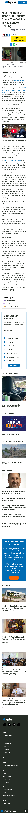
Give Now (22, 2)
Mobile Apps (6, 746)
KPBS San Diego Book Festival (11, 434)
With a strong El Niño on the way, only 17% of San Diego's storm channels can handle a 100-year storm (14, 507)
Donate (14, 578)
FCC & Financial (7, 743)
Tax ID (4, 800)
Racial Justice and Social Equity (9, 635)
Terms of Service (7, 757)
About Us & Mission (7, 735)
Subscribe (14, 365)
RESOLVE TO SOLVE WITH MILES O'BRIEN (12, 463)
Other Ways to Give (7, 798)
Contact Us (5, 771)
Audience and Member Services (10, 765)
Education (4, 668)
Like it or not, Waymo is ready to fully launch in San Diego (13, 499)
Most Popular (7, 471)
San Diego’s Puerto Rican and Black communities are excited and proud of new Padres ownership (13, 516)
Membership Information (9, 795)
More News (6, 586)
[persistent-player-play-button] (2, 811)
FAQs (4, 773)
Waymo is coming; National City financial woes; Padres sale (12, 406)
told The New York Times (13, 161)
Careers (5, 741)
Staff (4, 755)
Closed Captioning (7, 768)
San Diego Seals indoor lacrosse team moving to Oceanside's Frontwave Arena (14, 608)
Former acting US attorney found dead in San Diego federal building (13, 492)
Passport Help (6, 779)
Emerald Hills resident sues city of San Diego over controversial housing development (14, 525)
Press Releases (6, 749)
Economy (3, 604)
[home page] (11, 2)
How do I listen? (7, 776)
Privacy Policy (6, 752)
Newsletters (6, 738)
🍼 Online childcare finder (11, 307)
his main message (19, 80)
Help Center (6, 782)
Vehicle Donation (7, 803)
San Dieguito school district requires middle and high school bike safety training (14, 672)
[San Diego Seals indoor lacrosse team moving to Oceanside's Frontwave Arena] (14, 595)
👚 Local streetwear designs (11, 304)
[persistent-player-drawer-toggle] (26, 811)
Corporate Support (7, 789)
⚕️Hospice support (9, 300)
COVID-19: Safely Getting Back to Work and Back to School (14, 90)
